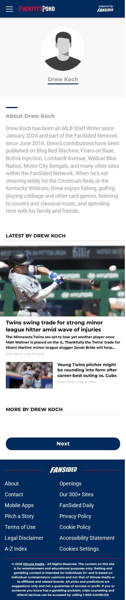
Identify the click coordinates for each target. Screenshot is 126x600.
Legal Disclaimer (24, 538)
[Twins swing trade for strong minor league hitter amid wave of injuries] (63, 301)
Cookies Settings (79, 549)
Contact (14, 494)
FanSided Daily (76, 505)
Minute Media (33, 564)
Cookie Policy (75, 527)
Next (63, 443)
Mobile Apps (19, 505)
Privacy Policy (75, 516)
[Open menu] (9, 8)
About (12, 483)
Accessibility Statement (87, 538)
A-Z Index (16, 549)
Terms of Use (20, 527)
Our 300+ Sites (76, 494)
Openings (70, 483)
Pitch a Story (19, 516)
